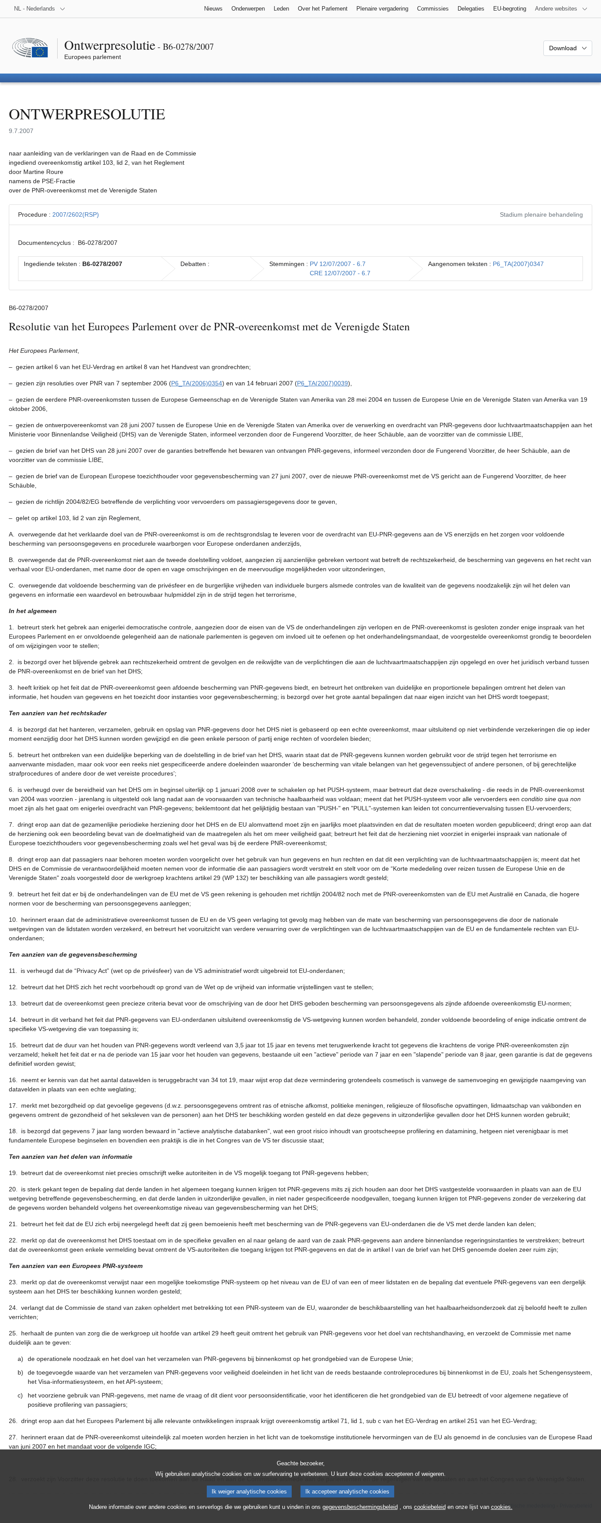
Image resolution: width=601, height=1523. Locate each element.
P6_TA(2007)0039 (322, 383)
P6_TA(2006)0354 (196, 383)
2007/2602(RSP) (75, 214)
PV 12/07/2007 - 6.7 (338, 263)
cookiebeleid (430, 1507)
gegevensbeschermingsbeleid (360, 1507)
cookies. (502, 1507)
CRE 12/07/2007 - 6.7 (340, 273)
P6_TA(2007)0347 (518, 263)
